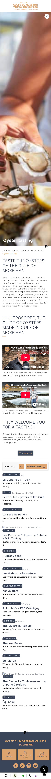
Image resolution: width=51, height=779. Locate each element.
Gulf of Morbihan (14, 277)
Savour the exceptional (31, 250)
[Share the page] (46, 16)
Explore (14, 250)
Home (5, 250)
